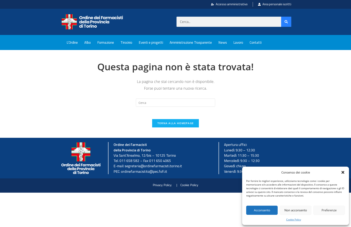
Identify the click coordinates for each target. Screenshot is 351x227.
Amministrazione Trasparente (191, 42)
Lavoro (238, 42)
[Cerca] (286, 22)
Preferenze (329, 210)
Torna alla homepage (175, 123)
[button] (343, 172)
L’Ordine (72, 42)
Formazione (105, 42)
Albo (87, 42)
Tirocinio (126, 42)
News (222, 42)
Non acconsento (295, 210)
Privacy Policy (162, 184)
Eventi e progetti (151, 42)
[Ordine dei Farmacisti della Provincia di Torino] (92, 22)
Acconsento (262, 210)
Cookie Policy (293, 219)
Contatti (256, 42)
